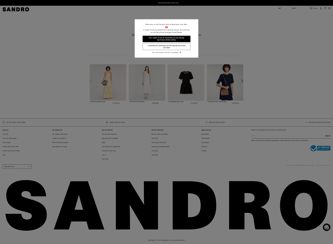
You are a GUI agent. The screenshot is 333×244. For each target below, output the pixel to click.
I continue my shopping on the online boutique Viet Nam (166, 47)
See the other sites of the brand (165, 52)
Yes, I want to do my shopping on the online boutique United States (166, 39)
